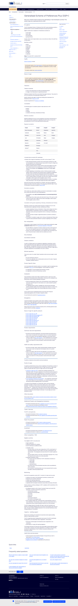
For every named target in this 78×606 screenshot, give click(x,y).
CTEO (61, 9)
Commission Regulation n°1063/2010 (45, 225)
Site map (56, 579)
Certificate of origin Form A (31, 370)
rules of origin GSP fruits (31, 319)
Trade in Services (62, 39)
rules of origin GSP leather (31, 321)
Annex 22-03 (35, 98)
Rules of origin (61, 29)
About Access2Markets (59, 577)
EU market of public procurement (44, 422)
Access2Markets (12, 575)
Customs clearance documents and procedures (62, 34)
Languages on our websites (24, 596)
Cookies (31, 596)
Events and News (54, 9)
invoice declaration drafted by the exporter (34, 378)
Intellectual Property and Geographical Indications (63, 38)
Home (19, 9)
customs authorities (38, 70)
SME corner (48, 9)
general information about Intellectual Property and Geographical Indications (42, 406)
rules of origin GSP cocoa (31, 313)
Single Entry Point (40, 9)
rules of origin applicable (32, 304)
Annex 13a (31, 267)
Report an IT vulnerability (13, 596)
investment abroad (44, 431)
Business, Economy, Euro (44, 585)
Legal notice (43, 596)
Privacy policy (36, 596)
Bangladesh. (38, 307)
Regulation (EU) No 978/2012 (31, 539)
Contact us (34, 594)
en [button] (44, 3)
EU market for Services (42, 414)
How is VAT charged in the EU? (56, 559)
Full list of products (28, 61)
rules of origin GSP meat (30, 323)
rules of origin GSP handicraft (31, 320)
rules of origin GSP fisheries (31, 317)
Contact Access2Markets (44, 577)
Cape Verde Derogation (52, 303)
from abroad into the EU (47, 430)
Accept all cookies (47, 601)
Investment (61, 43)
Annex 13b (42, 185)
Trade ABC (23, 9)
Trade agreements (31, 9)
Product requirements (63, 31)
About (65, 9)
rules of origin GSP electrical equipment (33, 315)
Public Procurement (62, 41)
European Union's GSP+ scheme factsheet (34, 538)
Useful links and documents (62, 47)
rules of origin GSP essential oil (32, 316)
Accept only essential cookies (59, 601)
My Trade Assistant (13, 9)
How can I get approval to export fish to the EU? (18, 563)
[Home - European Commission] (15, 592)
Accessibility (48, 596)
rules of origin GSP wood (31, 324)
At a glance (61, 26)
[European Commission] (16, 3)
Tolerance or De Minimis (39, 100)
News (11, 548)
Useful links (27, 548)
